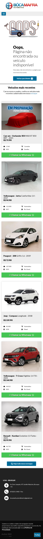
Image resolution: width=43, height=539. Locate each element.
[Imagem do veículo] (22, 117)
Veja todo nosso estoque (22, 464)
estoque (34, 93)
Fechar (37, 535)
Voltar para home (23, 78)
